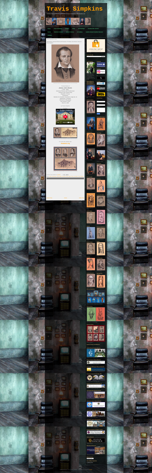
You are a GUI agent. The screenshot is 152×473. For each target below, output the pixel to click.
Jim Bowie (76, 176)
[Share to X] (65, 174)
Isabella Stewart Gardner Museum (94, 32)
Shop (73, 28)
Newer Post (49, 198)
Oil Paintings (81, 28)
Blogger (91, 469)
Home (65, 198)
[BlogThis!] (64, 174)
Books (49, 32)
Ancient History (70, 32)
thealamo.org (65, 143)
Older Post (81, 198)
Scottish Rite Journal (93, 28)
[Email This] (63, 174)
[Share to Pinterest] (68, 174)
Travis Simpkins (75, 8)
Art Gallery (80, 32)
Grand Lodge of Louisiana (61, 176)
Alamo (50, 176)
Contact (67, 28)
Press (49, 28)
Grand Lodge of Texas (70, 176)
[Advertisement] (65, 188)
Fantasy (50, 35)
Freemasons (54, 176)
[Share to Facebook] (66, 174)
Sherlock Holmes (58, 32)
